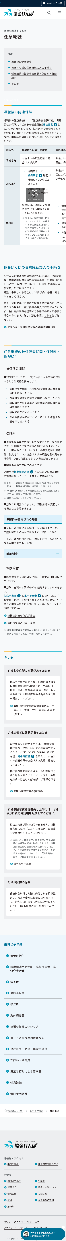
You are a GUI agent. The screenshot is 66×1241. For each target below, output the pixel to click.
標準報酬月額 (21, 471)
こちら (45, 137)
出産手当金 (30, 595)
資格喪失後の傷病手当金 (21, 615)
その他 (15, 83)
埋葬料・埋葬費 (20, 1060)
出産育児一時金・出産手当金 (28, 1049)
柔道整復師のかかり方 (24, 1027)
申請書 (41, 1180)
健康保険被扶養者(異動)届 (28, 791)
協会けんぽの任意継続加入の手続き (31, 67)
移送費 (14, 1004)
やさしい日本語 (54, 3)
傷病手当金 (10, 595)
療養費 (14, 982)
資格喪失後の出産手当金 (21, 623)
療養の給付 (17, 956)
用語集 (11, 1206)
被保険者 (33, 175)
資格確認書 (23, 756)
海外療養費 (17, 1015)
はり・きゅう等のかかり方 (27, 1038)
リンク (7, 1222)
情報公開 (12, 1193)
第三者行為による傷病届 (25, 1071)
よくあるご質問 (46, 1200)
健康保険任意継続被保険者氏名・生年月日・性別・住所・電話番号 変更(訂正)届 (34, 710)
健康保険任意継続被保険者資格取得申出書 (32, 327)
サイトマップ (40, 1227)
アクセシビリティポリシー (17, 1227)
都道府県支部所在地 (48, 1163)
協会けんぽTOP (15, 1110)
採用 (10, 1200)
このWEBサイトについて (26, 1222)
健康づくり (13, 1187)
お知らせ (42, 1193)
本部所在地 (13, 1163)
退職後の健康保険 (21, 61)
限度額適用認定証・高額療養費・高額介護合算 (33, 969)
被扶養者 (48, 124)
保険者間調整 (18, 1094)
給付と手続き (13, 944)
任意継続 (16, 1082)
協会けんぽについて (48, 1187)
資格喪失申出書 (22, 864)
